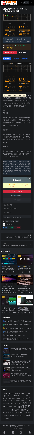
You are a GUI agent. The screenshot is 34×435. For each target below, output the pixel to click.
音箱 (17, 415)
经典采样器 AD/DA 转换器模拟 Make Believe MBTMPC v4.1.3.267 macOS (21, 349)
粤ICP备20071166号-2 (17, 428)
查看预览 (24, 52)
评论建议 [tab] (25, 58)
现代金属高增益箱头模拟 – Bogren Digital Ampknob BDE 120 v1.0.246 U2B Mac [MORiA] (21, 369)
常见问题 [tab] (16, 58)
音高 (8, 418)
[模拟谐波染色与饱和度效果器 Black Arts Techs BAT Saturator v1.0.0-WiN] (6, 381)
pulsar (12, 398)
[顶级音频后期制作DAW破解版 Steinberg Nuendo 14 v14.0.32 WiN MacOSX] (25, 259)
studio (18, 398)
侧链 (7, 221)
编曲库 (22, 425)
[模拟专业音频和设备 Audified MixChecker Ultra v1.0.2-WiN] (9, 259)
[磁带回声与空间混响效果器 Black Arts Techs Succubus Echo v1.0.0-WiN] (6, 375)
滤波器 (12, 221)
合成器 (11, 39)
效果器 (9, 266)
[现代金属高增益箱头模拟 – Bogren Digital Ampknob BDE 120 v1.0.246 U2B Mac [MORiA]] (6, 369)
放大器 (5, 410)
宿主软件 (21, 266)
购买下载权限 (10, 52)
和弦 (19, 403)
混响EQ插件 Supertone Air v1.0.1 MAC (9, 289)
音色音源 (10, 287)
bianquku (9, 225)
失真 (11, 407)
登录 (27, 2)
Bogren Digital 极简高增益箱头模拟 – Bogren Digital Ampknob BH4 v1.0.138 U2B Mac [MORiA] (21, 362)
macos (12, 396)
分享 (6, 227)
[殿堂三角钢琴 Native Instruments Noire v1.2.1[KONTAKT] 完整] (25, 279)
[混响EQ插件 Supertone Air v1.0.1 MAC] (9, 279)
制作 (9, 401)
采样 (12, 415)
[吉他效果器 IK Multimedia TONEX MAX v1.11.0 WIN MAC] (6, 356)
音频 (17, 221)
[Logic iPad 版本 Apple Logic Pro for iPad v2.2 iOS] (9, 300)
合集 (9, 403)
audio (14, 393)
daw (20, 393)
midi (19, 396)
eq (24, 393)
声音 (5, 407)
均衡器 (27, 403)
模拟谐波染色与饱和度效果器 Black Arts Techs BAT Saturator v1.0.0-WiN (21, 381)
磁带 (7, 415)
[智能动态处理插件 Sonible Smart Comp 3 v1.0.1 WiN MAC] (25, 300)
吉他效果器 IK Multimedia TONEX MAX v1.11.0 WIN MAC (20, 355)
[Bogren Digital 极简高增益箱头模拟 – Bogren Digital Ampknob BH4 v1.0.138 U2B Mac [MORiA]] (6, 362)
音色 (22, 415)
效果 (9, 410)
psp (8, 398)
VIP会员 (13, 184)
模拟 (23, 410)
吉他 (14, 403)
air (8, 393)
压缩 (13, 401)
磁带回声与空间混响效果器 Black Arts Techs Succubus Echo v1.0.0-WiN (21, 374)
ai (4, 393)
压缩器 (18, 401)
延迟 (16, 407)
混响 (9, 412)
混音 (17, 412)
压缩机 (24, 401)
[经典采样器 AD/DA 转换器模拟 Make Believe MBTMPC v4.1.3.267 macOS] (6, 350)
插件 (25, 406)
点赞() (18, 227)
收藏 (12, 227)
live (7, 396)
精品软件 (27, 266)
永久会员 (26, 184)
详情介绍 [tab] (7, 58)
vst (27, 398)
